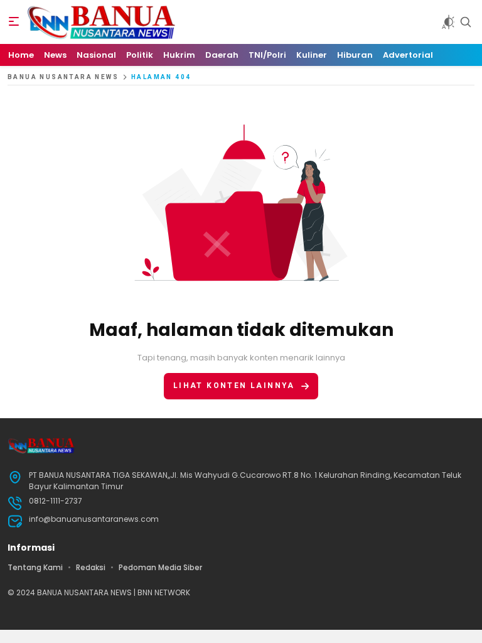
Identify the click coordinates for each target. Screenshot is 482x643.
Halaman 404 (161, 76)
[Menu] (13, 22)
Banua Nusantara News (63, 76)
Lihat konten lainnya (234, 385)
